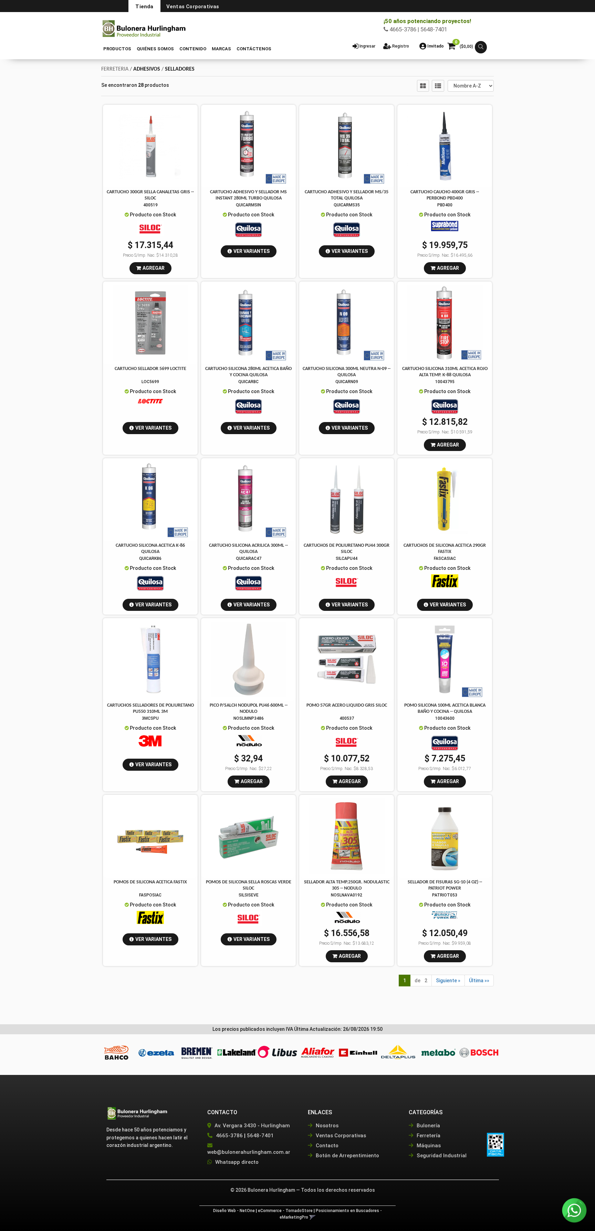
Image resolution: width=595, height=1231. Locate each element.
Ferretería (427, 1135)
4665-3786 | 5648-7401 (417, 29)
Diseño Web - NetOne (234, 1210)
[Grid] (423, 86)
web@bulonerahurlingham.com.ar (248, 1152)
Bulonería (427, 1125)
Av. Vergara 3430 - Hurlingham (251, 1125)
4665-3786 (229, 1135)
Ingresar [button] (367, 46)
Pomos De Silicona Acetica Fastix (150, 882)
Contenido (192, 48)
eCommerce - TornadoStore (285, 1210)
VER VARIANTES (251, 251)
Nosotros (326, 1125)
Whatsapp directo (237, 1162)
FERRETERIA (114, 69)
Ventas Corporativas (192, 6)
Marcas (221, 48)
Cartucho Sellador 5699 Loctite (150, 368)
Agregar (154, 268)
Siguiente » (448, 980)
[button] (481, 47)
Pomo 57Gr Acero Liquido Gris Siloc (346, 705)
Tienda (144, 6)
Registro (400, 46)
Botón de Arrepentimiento (346, 1155)
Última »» (479, 980)
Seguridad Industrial (441, 1155)
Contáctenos (254, 48)
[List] (438, 86)
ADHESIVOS (146, 69)
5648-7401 (260, 1135)
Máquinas (428, 1145)
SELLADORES (180, 69)
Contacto (326, 1145)
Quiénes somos (155, 48)
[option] (116, 1053)
